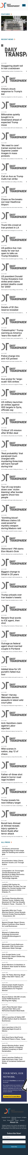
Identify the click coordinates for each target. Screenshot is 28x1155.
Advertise (22, 1120)
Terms (4, 1120)
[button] (3, 23)
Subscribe (14, 1146)
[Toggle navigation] (24, 5)
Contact (17, 1120)
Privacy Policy (10, 1120)
